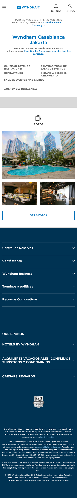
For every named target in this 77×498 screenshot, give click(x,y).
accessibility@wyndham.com (48, 447)
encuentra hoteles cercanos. (52, 52)
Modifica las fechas (35, 51)
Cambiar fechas (52, 22)
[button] (38, 344)
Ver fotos (38, 215)
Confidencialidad (47, 437)
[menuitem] (4, 7)
